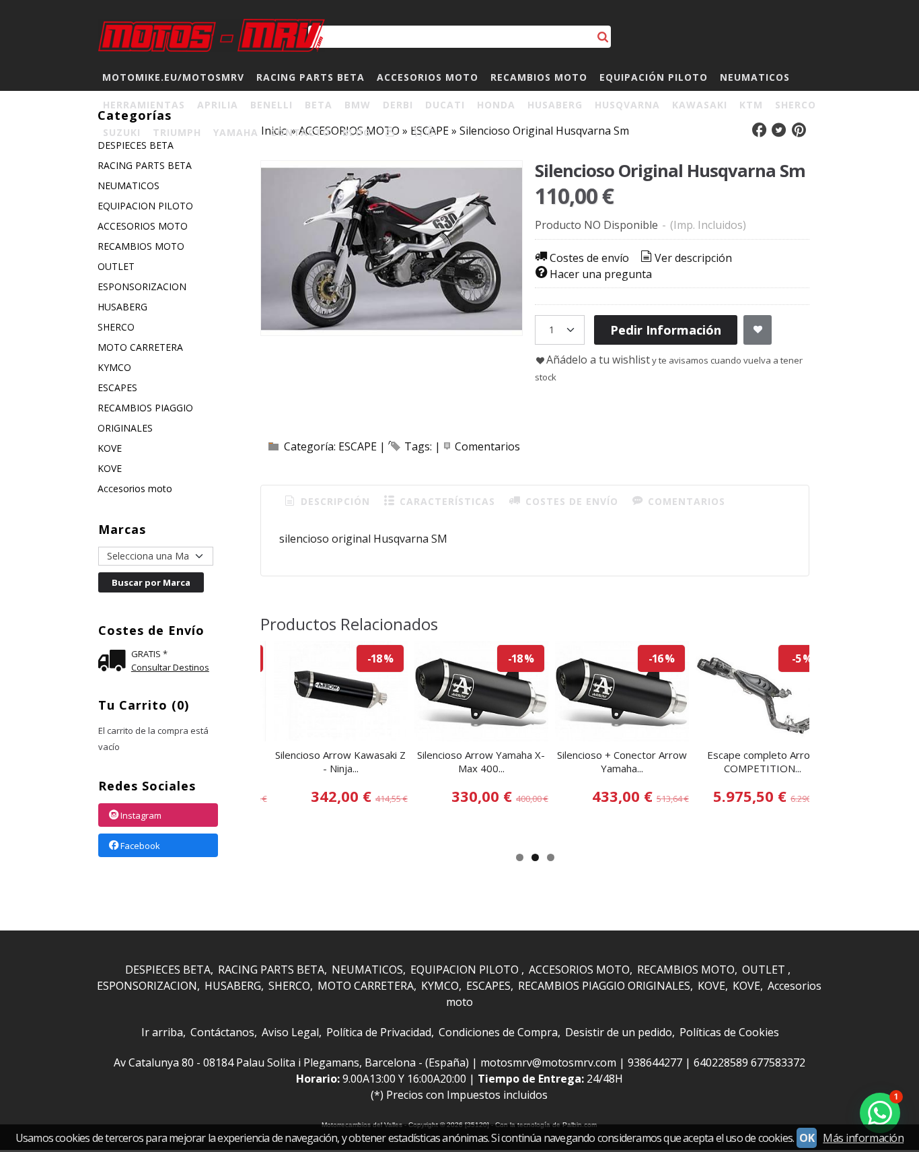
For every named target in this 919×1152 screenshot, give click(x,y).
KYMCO (114, 367)
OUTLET (116, 266)
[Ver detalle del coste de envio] (114, 662)
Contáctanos (222, 1032)
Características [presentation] (445, 501)
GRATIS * (149, 654)
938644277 (655, 1062)
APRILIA (217, 104)
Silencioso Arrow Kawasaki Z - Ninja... (340, 761)
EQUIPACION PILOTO (145, 205)
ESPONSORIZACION (142, 286)
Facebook (140, 846)
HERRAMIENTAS (144, 104)
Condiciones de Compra (498, 1032)
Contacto (300, 132)
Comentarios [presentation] (685, 501)
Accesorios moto (135, 488)
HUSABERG (555, 104)
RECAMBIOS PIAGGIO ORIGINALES (145, 417)
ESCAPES (117, 387)
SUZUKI (122, 132)
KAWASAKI (699, 104)
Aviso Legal (290, 1032)
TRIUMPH (177, 132)
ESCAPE (357, 446)
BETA (318, 104)
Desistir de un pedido (618, 1032)
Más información (863, 1137)
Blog (356, 132)
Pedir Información (665, 329)
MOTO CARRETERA (140, 347)
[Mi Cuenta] (390, 132)
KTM (751, 104)
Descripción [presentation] (333, 501)
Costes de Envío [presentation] (570, 501)
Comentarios (487, 446)
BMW (357, 104)
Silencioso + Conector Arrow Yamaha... (622, 761)
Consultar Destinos (170, 667)
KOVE (110, 448)
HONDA (496, 104)
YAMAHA (235, 132)
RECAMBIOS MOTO (538, 77)
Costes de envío (589, 257)
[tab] (326, 501)
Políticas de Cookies (729, 1032)
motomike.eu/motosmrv (173, 77)
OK (806, 1137)
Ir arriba (162, 1032)
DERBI (398, 104)
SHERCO (795, 104)
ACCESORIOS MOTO (427, 77)
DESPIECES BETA (168, 969)
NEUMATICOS (755, 77)
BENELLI (271, 104)
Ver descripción (693, 257)
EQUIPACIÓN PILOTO (653, 77)
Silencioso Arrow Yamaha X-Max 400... (481, 761)
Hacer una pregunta (601, 274)
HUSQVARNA (627, 104)
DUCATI (445, 104)
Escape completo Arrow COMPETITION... (762, 761)
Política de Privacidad (378, 1032)
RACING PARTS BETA (310, 77)
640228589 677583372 (749, 1062)
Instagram (140, 815)
